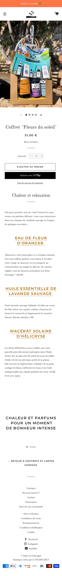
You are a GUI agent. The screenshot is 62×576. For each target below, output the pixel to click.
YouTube (32, 548)
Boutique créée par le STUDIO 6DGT (31, 559)
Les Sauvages (34, 555)
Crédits (31, 532)
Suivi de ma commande (31, 506)
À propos (31, 488)
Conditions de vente (31, 518)
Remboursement (31, 523)
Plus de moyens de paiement (30, 183)
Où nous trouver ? (31, 492)
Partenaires (31, 502)
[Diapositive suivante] (40, 114)
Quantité (22, 156)
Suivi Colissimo (31, 513)
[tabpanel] (31, 63)
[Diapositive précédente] (21, 114)
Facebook (33, 539)
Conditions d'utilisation (31, 527)
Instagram (32, 543)
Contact (31, 497)
